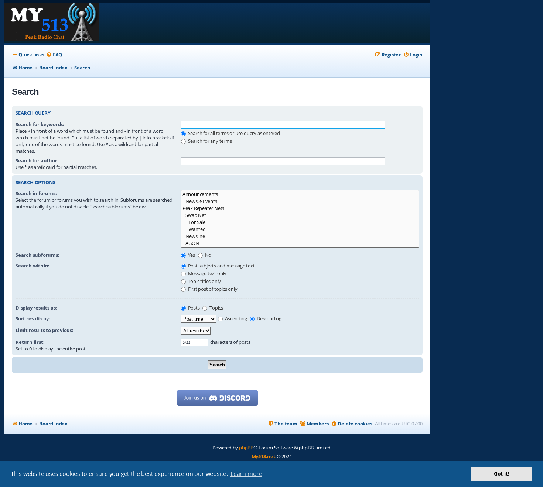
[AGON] (300, 243)
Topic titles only (204, 281)
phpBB (246, 447)
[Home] (51, 23)
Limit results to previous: (45, 330)
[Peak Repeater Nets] (300, 208)
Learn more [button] (246, 474)
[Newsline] (300, 236)
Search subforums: (37, 255)
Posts (193, 307)
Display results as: (36, 307)
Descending (268, 318)
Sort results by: (33, 318)
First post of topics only (212, 289)
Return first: (30, 342)
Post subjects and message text (221, 265)
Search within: (32, 265)
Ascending (235, 318)
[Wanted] (300, 229)
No (207, 255)
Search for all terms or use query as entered (233, 133)
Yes (191, 255)
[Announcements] (300, 194)
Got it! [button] (501, 473)
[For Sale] (300, 222)
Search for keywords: (40, 124)
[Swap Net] (300, 215)
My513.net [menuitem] (264, 456)
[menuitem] (54, 54)
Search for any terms (209, 141)
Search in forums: (36, 193)
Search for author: (37, 160)
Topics (215, 307)
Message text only (206, 273)
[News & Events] (300, 201)
